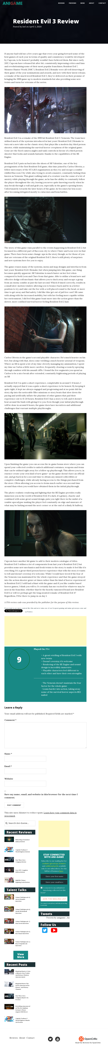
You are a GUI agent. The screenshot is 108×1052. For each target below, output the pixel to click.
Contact (102, 3)
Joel (24, 26)
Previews (72, 3)
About (91, 3)
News (82, 3)
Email (8, 766)
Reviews (61, 3)
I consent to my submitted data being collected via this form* (53, 890)
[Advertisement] (45, 631)
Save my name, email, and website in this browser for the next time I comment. (41, 796)
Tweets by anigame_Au (58, 917)
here (61, 871)
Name (8, 753)
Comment (10, 720)
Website (8, 778)
